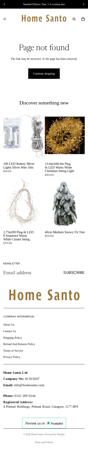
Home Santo (37, 434)
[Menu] (4, 19)
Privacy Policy (11, 357)
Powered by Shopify (55, 434)
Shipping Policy (12, 337)
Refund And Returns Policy (19, 344)
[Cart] (83, 19)
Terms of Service (13, 350)
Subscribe (74, 272)
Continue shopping (44, 73)
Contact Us (9, 331)
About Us (8, 324)
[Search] (74, 19)
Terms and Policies (44, 442)
